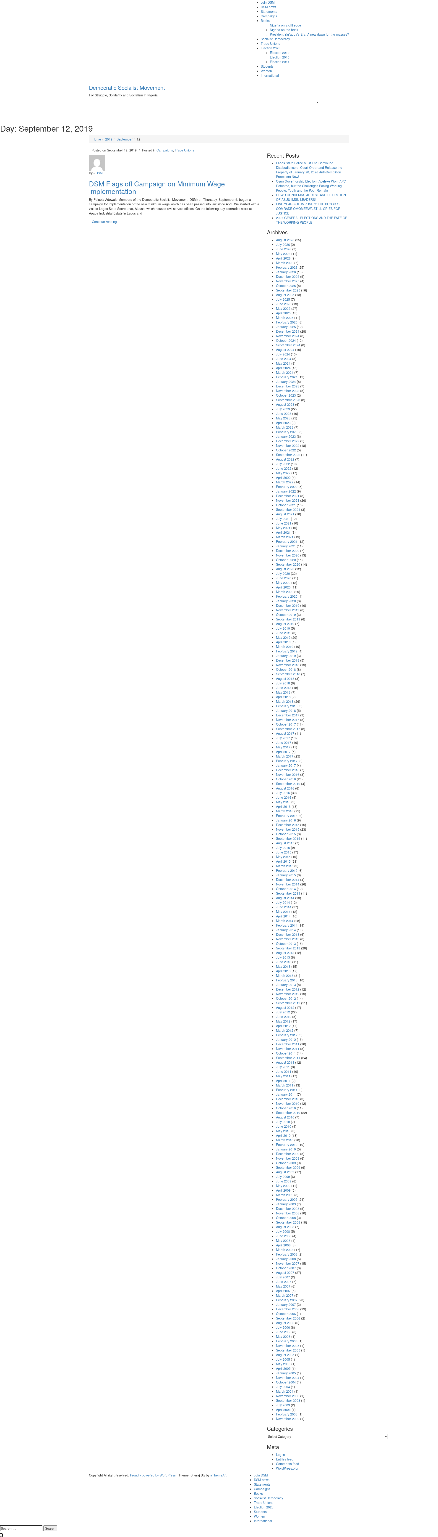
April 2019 (283, 642)
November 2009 (287, 1158)
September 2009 (288, 1167)
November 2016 (287, 774)
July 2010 (283, 1121)
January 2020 (286, 601)
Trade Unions (270, 43)
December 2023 (287, 386)
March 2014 (284, 920)
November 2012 (287, 993)
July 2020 (283, 573)
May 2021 (283, 527)
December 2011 (287, 1044)
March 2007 (284, 1295)
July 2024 (283, 354)
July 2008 (283, 1231)
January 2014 (286, 930)
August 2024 (285, 349)
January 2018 (286, 710)
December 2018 (287, 660)
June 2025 (283, 304)
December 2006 (287, 1309)
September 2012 (288, 1003)
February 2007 (286, 1300)
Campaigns (269, 16)
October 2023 (286, 395)
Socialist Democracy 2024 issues (125, 111)
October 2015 (286, 834)
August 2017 (285, 733)
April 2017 (283, 751)
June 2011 (283, 1071)
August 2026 (285, 240)
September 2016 (288, 783)
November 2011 (287, 1048)
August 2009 (285, 1172)
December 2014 (287, 879)
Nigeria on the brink (284, 29)
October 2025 (286, 285)
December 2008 (287, 1208)
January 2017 (286, 765)
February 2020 (286, 596)
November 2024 (287, 336)
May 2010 (283, 1131)
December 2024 (287, 331)
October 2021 (286, 505)
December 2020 (287, 550)
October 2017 (286, 724)
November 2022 (287, 445)
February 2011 (286, 1089)
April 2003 (283, 1409)
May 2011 (283, 1076)
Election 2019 (279, 52)
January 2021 (286, 546)
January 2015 (286, 875)
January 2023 (286, 436)
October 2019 (286, 614)
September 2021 (288, 509)
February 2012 (286, 1035)
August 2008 (285, 1226)
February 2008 (286, 1254)
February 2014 (286, 925)
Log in (280, 1454)
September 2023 (288, 400)
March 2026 (284, 262)
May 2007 (283, 1286)
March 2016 (284, 811)
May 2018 (283, 692)
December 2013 (287, 934)
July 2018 (283, 683)
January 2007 (286, 1304)
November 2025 (287, 281)
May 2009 (283, 1185)
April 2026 (283, 258)
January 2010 (286, 1149)
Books (265, 20)
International (270, 75)
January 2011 (286, 1094)
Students (267, 66)
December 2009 (287, 1153)
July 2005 (283, 1359)
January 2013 (286, 984)
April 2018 (283, 696)
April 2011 (283, 1080)
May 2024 (283, 363)
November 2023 (287, 390)
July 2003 (283, 1405)
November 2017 (287, 719)
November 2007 (287, 1263)
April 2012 (283, 1025)
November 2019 (287, 610)
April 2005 (283, 1368)
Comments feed (287, 1463)
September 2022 (288, 454)
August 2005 (285, 1354)
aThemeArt (218, 1475)
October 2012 (286, 998)
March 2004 (284, 1391)
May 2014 (283, 911)
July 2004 (283, 1386)
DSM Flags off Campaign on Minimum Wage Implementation (157, 187)
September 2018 (288, 674)
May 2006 (283, 1336)
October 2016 (286, 779)
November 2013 (287, 939)
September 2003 (288, 1400)
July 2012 (283, 1012)
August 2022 (285, 459)
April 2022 (283, 477)
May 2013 (283, 966)
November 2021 (287, 500)
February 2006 (286, 1341)
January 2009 (286, 1204)
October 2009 (286, 1163)
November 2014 (287, 884)
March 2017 (284, 756)
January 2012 (286, 1039)
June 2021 (283, 523)
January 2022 (286, 491)
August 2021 (285, 514)
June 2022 (283, 468)
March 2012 (284, 1030)
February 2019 (286, 651)
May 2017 (283, 747)
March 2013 (284, 975)
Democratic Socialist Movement (127, 87)
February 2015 (286, 870)
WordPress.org (287, 1468)
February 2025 (286, 322)
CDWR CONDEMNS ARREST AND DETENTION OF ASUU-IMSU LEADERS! (311, 197)
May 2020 (283, 582)
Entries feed (284, 1459)
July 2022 (283, 463)
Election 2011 (279, 61)
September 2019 (288, 619)
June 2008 (283, 1236)
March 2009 (284, 1194)
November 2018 (287, 664)
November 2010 (287, 1103)
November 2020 (287, 555)
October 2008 (286, 1217)
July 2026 (283, 244)
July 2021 (283, 518)
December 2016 (287, 770)
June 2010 (283, 1126)
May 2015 (283, 856)
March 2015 (284, 866)
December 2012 (287, 989)
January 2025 (286, 326)
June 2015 (283, 852)
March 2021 (284, 537)
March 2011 (284, 1085)
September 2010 (288, 1112)
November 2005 (287, 1345)
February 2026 (286, 267)
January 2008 (286, 1258)
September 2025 (288, 290)
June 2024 (283, 358)
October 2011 (286, 1053)
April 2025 (283, 313)
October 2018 (286, 669)
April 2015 (283, 861)
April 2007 (283, 1290)
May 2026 (283, 253)
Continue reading (108, 221)
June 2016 (283, 797)
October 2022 (286, 450)
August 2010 (285, 1117)
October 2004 (286, 1382)
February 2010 (286, 1144)
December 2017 (287, 715)
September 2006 (288, 1318)
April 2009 (283, 1190)
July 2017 (283, 738)
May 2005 (283, 1364)
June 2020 (283, 578)
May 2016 (283, 802)
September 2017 (288, 728)
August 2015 (285, 843)
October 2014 (286, 888)
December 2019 (287, 605)
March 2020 (284, 591)
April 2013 (283, 971)
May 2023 (283, 418)
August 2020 (285, 569)
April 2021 (283, 532)
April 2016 (283, 806)
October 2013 (286, 943)
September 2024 (288, 345)
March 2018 (284, 701)
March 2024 (284, 372)
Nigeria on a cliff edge (285, 25)
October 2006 (286, 1313)
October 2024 (286, 340)
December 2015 (287, 824)
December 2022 (287, 441)
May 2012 (283, 1021)
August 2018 (285, 678)
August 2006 (285, 1322)
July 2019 (283, 628)
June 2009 (283, 1181)
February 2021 (286, 541)
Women (266, 71)
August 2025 (285, 294)
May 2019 (283, 637)
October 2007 (286, 1268)
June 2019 (283, 633)
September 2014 (288, 893)
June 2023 (283, 413)
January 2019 (286, 655)
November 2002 (287, 1418)
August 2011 (285, 1062)
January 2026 (286, 272)
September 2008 (288, 1222)
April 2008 (283, 1245)
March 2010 (284, 1140)
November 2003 (287, 1396)
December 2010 (287, 1099)
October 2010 (286, 1108)
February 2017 (286, 760)
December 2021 (287, 495)
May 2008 (283, 1240)
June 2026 (283, 249)
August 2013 (285, 952)
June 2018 (283, 687)
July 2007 (283, 1277)
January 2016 (286, 820)
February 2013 (286, 980)
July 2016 (283, 792)
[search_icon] (322, 102)
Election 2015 (279, 57)
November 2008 (287, 1213)
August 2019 (285, 623)
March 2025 (284, 317)
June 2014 (283, 907)
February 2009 (286, 1199)
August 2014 (285, 898)
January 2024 (286, 381)
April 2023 (283, 422)
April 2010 (283, 1135)
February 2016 (286, 815)
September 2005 (288, 1350)
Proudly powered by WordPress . (153, 1475)
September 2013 (288, 948)
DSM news (268, 7)
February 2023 (286, 431)
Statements (269, 11)
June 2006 (283, 1332)
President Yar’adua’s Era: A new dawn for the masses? (309, 34)
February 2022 (286, 486)
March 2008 (284, 1249)
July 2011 (283, 1067)
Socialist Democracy (275, 39)
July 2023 (283, 409)
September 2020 (288, 564)
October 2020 (286, 559)
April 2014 (283, 916)
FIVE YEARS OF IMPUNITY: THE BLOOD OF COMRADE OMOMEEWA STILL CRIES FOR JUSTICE (309, 208)
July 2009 (283, 1176)
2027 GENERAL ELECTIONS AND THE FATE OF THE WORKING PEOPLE (311, 220)
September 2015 (288, 838)
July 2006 (283, 1327)
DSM (99, 173)
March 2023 (284, 427)
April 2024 (283, 368)
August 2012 (285, 1007)
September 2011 (288, 1057)
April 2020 (283, 587)
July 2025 (283, 299)
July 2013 (283, 957)
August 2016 (285, 788)
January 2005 (286, 1373)
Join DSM (268, 2)
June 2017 (283, 742)
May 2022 (283, 473)
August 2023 (285, 404)
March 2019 (284, 646)
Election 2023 (270, 48)
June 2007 (283, 1281)
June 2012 (283, 1016)
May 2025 (283, 308)
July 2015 (283, 847)
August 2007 (285, 1272)
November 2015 (287, 829)
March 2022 (284, 482)
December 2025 (287, 276)
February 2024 (286, 377)
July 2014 (283, 902)
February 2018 (286, 706)
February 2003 (286, 1414)
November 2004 (287, 1377)
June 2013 (283, 961)
